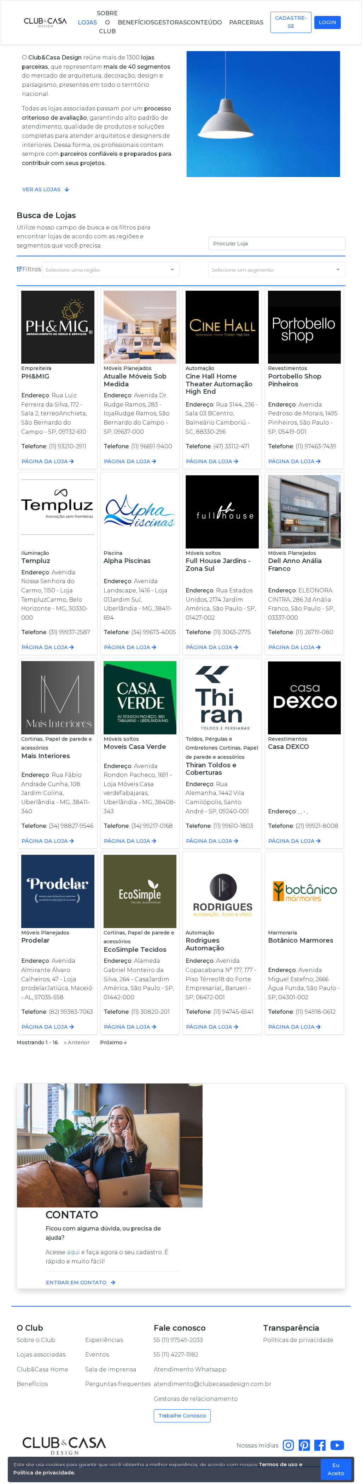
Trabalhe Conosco (182, 1415)
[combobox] (111, 269)
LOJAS (87, 22)
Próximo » (113, 1042)
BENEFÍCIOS (136, 22)
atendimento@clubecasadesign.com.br (213, 1384)
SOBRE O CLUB (107, 22)
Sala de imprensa (110, 1369)
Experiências (104, 1340)
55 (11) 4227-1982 (176, 1354)
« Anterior (76, 1042)
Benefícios (32, 1384)
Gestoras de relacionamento (196, 1398)
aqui (73, 1252)
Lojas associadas (41, 1354)
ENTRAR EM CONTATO (77, 1282)
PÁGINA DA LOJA (45, 461)
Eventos (97, 1354)
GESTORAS (170, 22)
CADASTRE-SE (291, 22)
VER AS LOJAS (42, 189)
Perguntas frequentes (118, 1384)
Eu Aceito (336, 1469)
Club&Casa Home (42, 1369)
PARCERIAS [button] (247, 22)
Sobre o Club (36, 1340)
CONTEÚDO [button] (205, 22)
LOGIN (327, 22)
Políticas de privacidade (298, 1340)
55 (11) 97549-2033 (178, 1340)
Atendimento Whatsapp (190, 1369)
